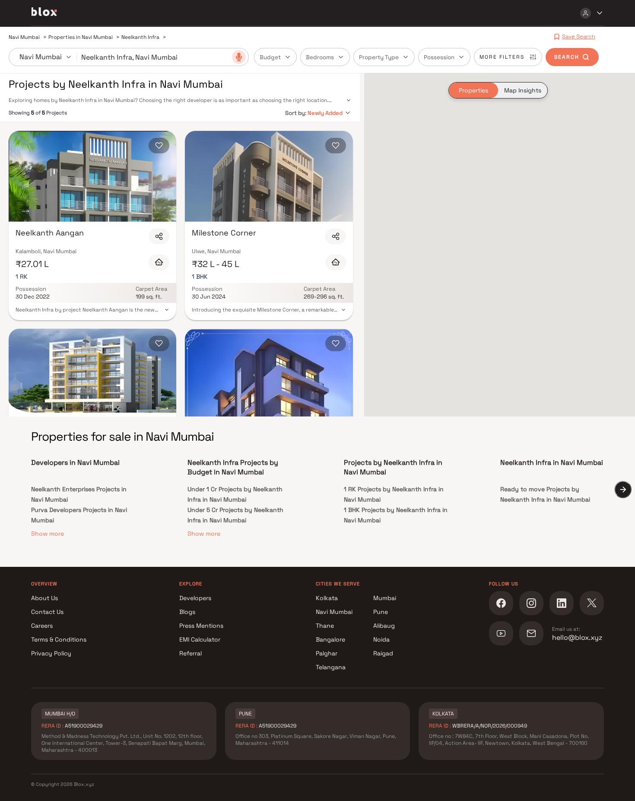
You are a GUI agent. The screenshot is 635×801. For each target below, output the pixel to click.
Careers (42, 625)
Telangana (331, 667)
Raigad (383, 653)
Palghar (326, 653)
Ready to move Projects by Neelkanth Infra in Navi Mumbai (545, 494)
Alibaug (384, 625)
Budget (270, 57)
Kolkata (327, 598)
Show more (47, 533)
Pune (380, 612)
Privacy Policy (51, 653)
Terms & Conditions (58, 639)
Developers (195, 598)
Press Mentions (201, 625)
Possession (439, 57)
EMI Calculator (199, 639)
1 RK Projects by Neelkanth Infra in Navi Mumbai (394, 494)
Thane (325, 625)
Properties (473, 90)
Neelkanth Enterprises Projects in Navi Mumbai (79, 494)
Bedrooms (320, 57)
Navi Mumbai (334, 612)
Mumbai (384, 598)
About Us (44, 598)
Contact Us (47, 612)
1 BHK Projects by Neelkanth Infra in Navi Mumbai (396, 515)
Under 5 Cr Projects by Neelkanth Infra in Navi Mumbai (235, 515)
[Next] (623, 489)
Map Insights (522, 90)
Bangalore (330, 639)
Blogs (187, 612)
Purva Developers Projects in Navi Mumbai (79, 515)
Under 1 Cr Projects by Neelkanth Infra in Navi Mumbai (235, 494)
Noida (381, 639)
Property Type (379, 57)
